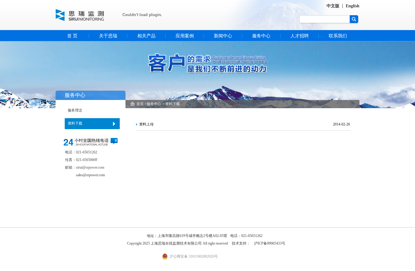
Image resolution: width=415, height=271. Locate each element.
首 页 (72, 35)
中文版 (333, 6)
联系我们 (338, 35)
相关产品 (146, 35)
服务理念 (75, 110)
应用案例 (185, 35)
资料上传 (146, 124)
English (352, 6)
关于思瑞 (108, 35)
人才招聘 (299, 35)
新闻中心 (223, 35)
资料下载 (75, 123)
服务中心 (261, 35)
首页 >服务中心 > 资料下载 (158, 104)
